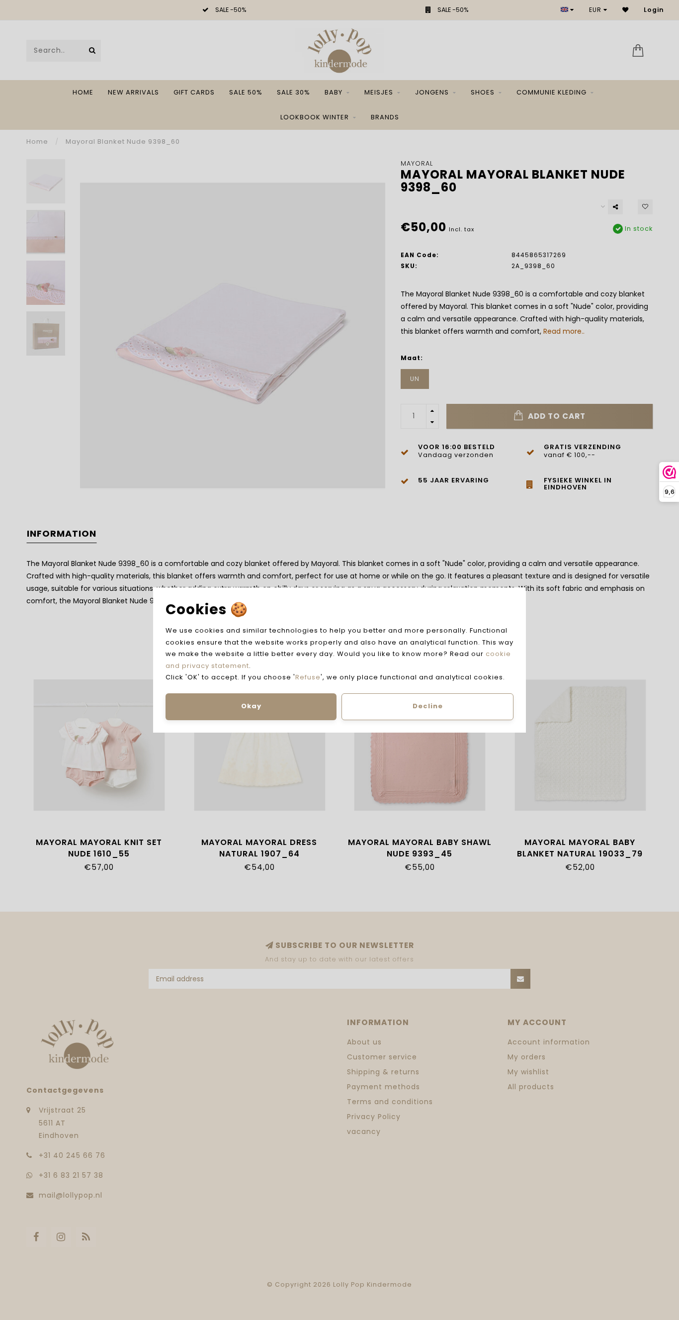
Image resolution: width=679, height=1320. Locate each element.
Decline (428, 706)
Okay (251, 706)
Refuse (308, 677)
